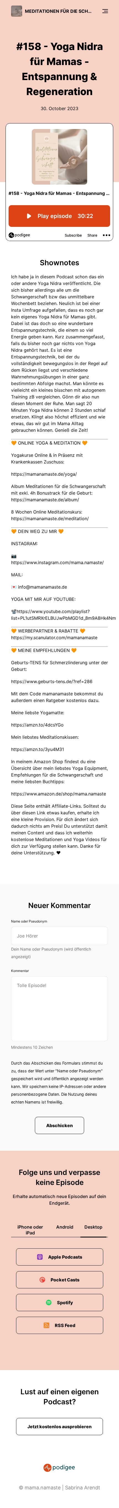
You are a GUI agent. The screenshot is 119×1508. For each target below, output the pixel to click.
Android (64, 1227)
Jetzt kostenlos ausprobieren (59, 1426)
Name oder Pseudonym (29, 921)
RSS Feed (65, 1325)
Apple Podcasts (65, 1257)
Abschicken (59, 1125)
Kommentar (20, 971)
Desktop (93, 1227)
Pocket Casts (65, 1280)
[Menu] (105, 11)
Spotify (65, 1302)
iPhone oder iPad (30, 1230)
